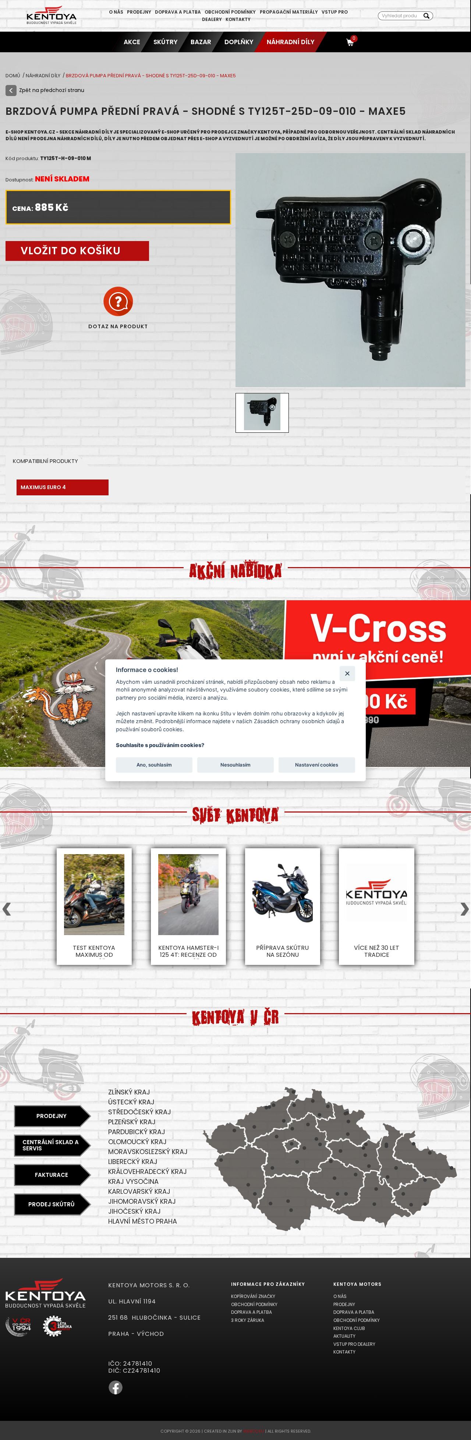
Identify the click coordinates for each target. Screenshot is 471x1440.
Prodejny (139, 12)
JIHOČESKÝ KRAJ (134, 1211)
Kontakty (238, 19)
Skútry (165, 42)
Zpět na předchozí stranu (51, 90)
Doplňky (239, 42)
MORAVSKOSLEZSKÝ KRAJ (148, 1151)
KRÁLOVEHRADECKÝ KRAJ (147, 1171)
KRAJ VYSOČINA (133, 1181)
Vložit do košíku (71, 251)
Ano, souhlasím (154, 765)
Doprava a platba (178, 12)
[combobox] (399, 15)
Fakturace (51, 1175)
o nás (116, 12)
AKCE (132, 42)
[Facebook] (115, 1393)
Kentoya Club (349, 1328)
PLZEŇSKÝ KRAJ (132, 1121)
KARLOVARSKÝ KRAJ (139, 1191)
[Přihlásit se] (337, 41)
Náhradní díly (291, 42)
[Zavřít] (347, 673)
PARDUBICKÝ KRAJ (136, 1131)
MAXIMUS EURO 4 (43, 487)
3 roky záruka (247, 1320)
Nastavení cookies (316, 765)
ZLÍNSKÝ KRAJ (129, 1092)
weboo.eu (253, 1431)
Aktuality (344, 1336)
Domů (13, 75)
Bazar (201, 42)
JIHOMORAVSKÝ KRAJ (142, 1201)
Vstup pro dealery (354, 1344)
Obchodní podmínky (230, 12)
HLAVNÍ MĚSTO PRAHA (142, 1221)
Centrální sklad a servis (50, 1145)
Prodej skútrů (51, 1204)
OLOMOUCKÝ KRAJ (137, 1141)
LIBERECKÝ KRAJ (132, 1161)
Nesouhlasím (235, 765)
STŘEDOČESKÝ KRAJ (139, 1112)
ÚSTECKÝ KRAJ (131, 1102)
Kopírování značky (253, 1296)
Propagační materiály (289, 12)
